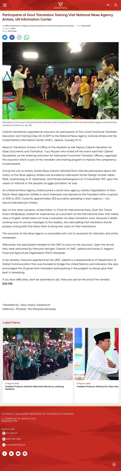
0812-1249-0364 (13, 439)
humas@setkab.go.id (15, 444)
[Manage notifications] (114, 464)
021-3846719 (11, 433)
